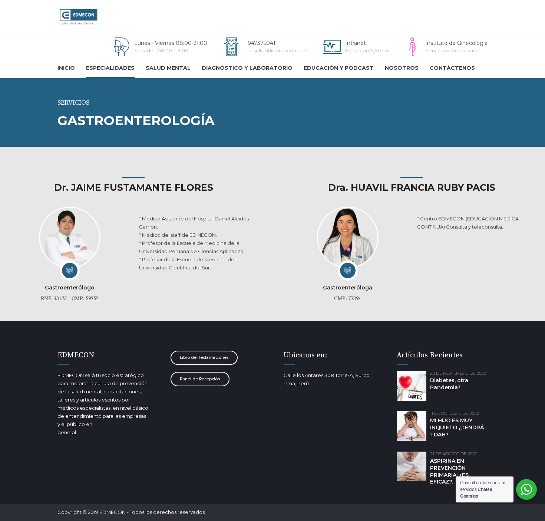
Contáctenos (452, 68)
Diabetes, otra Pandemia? (449, 384)
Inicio (66, 68)
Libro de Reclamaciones (204, 357)
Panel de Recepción (200, 379)
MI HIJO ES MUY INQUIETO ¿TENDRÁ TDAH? (457, 427)
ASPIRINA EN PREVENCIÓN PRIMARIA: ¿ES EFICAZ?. (449, 471)
